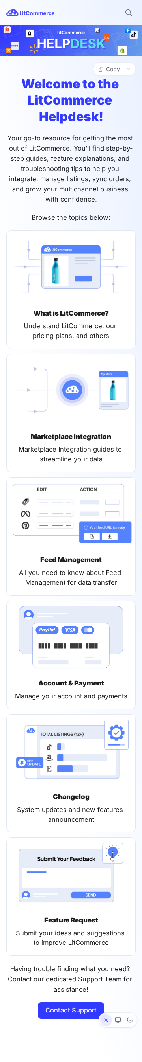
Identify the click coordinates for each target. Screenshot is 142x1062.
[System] (117, 1019)
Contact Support (71, 1010)
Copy (113, 69)
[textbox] (71, 556)
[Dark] (129, 1019)
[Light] (106, 1019)
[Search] (128, 13)
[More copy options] (129, 69)
